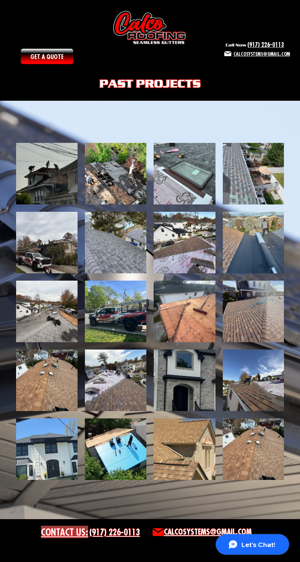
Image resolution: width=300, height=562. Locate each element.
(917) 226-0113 (265, 44)
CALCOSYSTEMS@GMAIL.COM (208, 531)
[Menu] (150, 57)
